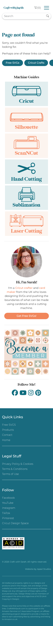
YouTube (7, 502)
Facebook (8, 497)
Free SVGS (9, 424)
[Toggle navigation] (46, 8)
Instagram (8, 508)
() (39, 7)
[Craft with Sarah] (13, 8)
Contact (7, 435)
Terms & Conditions (14, 469)
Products (8, 429)
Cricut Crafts (36, 62)
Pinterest (8, 518)
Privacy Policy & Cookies (17, 464)
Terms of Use (10, 474)
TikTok (6, 513)
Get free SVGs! (26, 316)
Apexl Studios (44, 569)
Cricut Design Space (15, 523)
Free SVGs (12, 62)
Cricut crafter (24, 288)
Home (6, 440)
